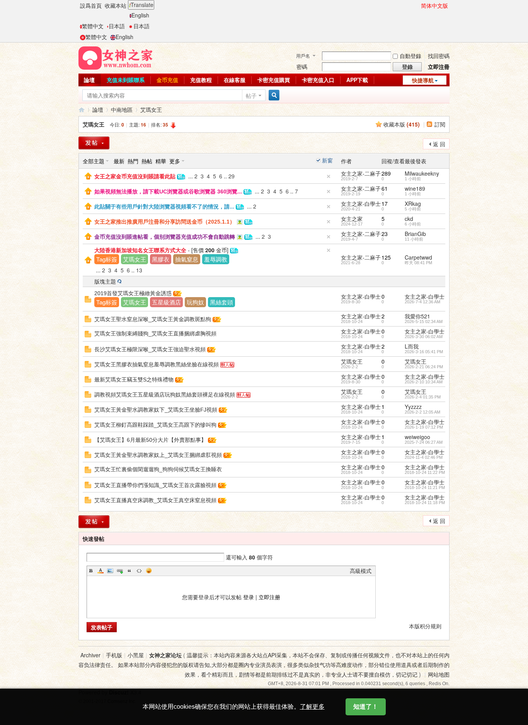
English (140, 15)
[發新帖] (93, 143)
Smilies (149, 571)
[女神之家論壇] (115, 57)
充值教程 (201, 80)
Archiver (90, 655)
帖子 (251, 95)
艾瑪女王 (151, 109)
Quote (129, 571)
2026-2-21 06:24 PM (424, 366)
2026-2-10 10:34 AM (424, 382)
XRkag (413, 203)
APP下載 (357, 80)
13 (139, 270)
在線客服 (234, 80)
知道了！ (365, 706)
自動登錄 (410, 56)
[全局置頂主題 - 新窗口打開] (88, 175)
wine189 (415, 188)
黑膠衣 (160, 259)
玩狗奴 (195, 302)
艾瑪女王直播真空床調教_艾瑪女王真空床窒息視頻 (155, 500)
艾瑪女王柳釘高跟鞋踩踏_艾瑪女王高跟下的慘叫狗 (155, 425)
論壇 (89, 80)
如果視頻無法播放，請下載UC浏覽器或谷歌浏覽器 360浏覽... (168, 191)
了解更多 (312, 706)
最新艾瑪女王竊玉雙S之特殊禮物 (134, 379)
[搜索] (273, 95)
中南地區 (122, 109)
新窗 (327, 160)
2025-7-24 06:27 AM (424, 442)
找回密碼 (439, 56)
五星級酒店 (166, 302)
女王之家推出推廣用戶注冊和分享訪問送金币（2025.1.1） (164, 222)
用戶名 (303, 55)
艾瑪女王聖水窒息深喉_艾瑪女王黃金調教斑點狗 (152, 319)
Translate (142, 5)
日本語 (117, 26)
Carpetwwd (418, 257)
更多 (174, 161)
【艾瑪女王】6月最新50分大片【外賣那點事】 (150, 440)
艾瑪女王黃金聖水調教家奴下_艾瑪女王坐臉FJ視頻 (155, 410)
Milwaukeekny (422, 173)
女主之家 (352, 218)
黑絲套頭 (221, 302)
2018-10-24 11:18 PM (425, 502)
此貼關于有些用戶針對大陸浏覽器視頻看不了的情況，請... (164, 206)
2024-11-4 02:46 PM (424, 457)
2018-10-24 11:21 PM (425, 487)
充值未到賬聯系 (126, 80)
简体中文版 (434, 5)
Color (100, 571)
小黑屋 (136, 655)
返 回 (439, 144)
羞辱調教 (215, 259)
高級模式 (360, 571)
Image (110, 571)
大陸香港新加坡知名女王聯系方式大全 (140, 250)
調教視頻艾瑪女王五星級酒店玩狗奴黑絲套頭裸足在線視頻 (164, 395)
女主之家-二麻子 (361, 173)
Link (120, 571)
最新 (119, 161)
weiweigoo (417, 437)
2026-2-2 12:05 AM (422, 412)
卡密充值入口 (318, 80)
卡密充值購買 (273, 80)
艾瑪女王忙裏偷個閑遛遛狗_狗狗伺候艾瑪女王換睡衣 (158, 469)
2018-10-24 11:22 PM (425, 472)
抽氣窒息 (186, 259)
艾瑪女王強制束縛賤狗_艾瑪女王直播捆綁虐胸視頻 (155, 333)
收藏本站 (115, 5)
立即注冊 (439, 66)
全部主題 (93, 161)
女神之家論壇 (81, 109)
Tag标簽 (106, 259)
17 (385, 203)
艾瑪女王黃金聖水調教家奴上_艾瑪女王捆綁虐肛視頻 (158, 455)
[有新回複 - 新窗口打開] (88, 298)
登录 (248, 597)
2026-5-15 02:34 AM (424, 321)
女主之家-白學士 (361, 203)
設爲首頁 (91, 5)
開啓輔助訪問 (417, 5)
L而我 (412, 346)
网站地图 (439, 674)
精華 (160, 161)
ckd (409, 218)
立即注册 (269, 597)
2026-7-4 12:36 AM (422, 301)
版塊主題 (105, 281)
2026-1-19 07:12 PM (424, 427)
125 (386, 257)
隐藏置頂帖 (328, 176)
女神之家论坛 (165, 655)
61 (385, 188)
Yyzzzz (413, 406)
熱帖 (146, 161)
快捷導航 (423, 80)
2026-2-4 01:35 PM (423, 397)
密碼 (301, 66)
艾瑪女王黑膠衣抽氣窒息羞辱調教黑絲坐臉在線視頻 (156, 364)
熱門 (133, 161)
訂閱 (439, 124)
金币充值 (167, 80)
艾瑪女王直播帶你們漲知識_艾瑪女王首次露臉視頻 (155, 485)
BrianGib (415, 234)
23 (385, 234)
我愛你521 (417, 316)
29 (231, 176)
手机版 (114, 655)
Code (139, 571)
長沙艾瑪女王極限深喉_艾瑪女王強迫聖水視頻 (150, 349)
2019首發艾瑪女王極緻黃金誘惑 (133, 293)
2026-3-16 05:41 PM (424, 351)
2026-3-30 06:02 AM (424, 336)
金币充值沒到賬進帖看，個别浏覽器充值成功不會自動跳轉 (164, 237)
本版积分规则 (425, 626)
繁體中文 (93, 26)
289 (386, 173)
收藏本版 (401, 124)
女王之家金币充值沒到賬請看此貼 (134, 176)
